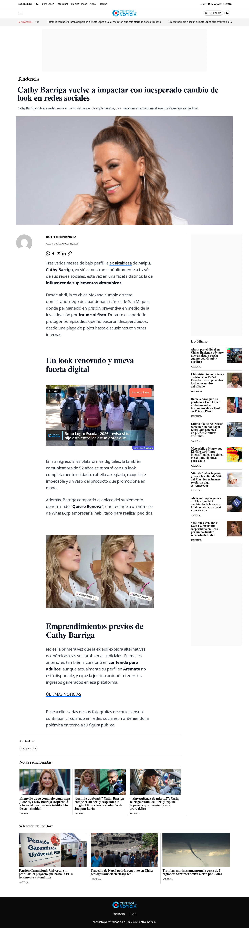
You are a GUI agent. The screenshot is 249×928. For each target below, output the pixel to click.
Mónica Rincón (79, 3)
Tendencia (28, 78)
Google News (213, 13)
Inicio (132, 914)
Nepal (93, 3)
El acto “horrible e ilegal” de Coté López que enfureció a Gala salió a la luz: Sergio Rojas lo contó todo (183, 21)
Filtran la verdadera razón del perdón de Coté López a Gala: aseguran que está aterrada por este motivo (64, 21)
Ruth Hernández (61, 236)
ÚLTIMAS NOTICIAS (63, 694)
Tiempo (103, 3)
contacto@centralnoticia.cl (109, 922)
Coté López (48, 3)
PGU (37, 3)
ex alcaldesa (120, 263)
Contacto (119, 914)
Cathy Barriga (28, 748)
